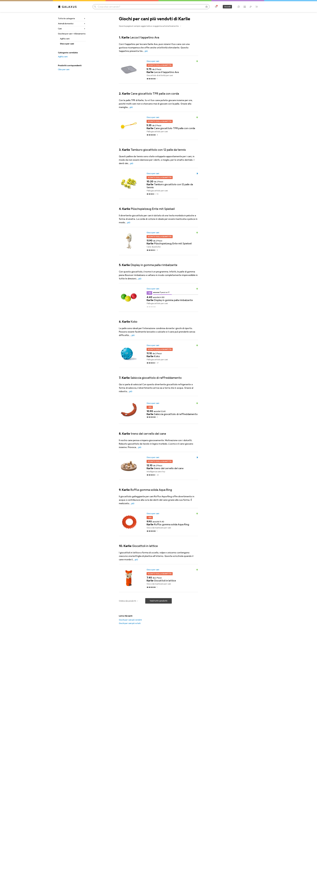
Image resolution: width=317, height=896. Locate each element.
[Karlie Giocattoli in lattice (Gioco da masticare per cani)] (158, 578)
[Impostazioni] (216, 7)
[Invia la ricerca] (95, 6)
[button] (180, 25)
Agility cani (64, 38)
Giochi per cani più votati (130, 623)
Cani (60, 28)
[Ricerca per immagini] (207, 6)
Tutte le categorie (66, 18)
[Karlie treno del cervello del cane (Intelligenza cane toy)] (158, 466)
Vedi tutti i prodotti (158, 601)
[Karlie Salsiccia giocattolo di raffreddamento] (158, 410)
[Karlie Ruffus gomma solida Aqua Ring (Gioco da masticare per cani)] (158, 522)
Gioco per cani (67, 44)
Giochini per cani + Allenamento (72, 34)
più (146, 51)
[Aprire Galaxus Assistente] (239, 7)
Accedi (227, 6)
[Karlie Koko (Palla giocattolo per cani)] (158, 354)
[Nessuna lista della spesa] (251, 7)
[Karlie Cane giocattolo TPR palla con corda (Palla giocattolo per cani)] (158, 126)
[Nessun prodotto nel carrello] (257, 7)
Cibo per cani (63, 69)
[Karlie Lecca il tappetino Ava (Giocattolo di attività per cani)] (158, 70)
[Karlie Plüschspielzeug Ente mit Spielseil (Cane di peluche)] (158, 241)
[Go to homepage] (67, 7)
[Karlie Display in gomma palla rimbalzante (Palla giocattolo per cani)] (158, 297)
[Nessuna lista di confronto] (245, 7)
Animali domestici (65, 23)
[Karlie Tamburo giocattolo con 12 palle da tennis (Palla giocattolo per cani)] (158, 183)
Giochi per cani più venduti (130, 620)
